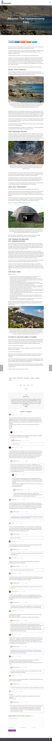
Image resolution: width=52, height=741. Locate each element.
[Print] (20, 385)
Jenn (12, 634)
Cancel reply (33, 716)
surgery (10, 379)
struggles (32, 378)
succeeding (37, 378)
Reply (21, 414)
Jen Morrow (14, 610)
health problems (20, 378)
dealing (14, 378)
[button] (11, 42)
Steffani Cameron (25, 716)
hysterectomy (26, 378)
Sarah (13, 573)
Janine (13, 414)
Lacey (14, 431)
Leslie (16, 474)
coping (10, 378)
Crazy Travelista (15, 591)
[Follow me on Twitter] (25, 406)
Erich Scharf (14, 557)
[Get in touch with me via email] (26, 406)
